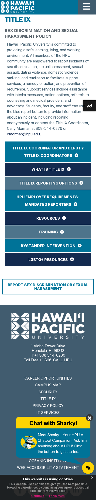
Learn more (57, 496)
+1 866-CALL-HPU (55, 360)
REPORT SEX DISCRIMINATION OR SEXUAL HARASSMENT (48, 287)
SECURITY (48, 392)
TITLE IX (48, 398)
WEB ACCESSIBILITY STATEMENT (48, 467)
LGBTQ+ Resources (48, 259)
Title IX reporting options (48, 183)
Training (48, 232)
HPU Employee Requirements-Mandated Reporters (48, 201)
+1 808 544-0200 (49, 355)
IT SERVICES (48, 412)
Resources (48, 218)
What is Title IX (48, 169)
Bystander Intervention (48, 245)
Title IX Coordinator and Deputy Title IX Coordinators (48, 152)
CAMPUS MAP (48, 385)
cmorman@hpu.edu (23, 134)
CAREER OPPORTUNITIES (48, 378)
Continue (38, 496)
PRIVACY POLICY (48, 405)
